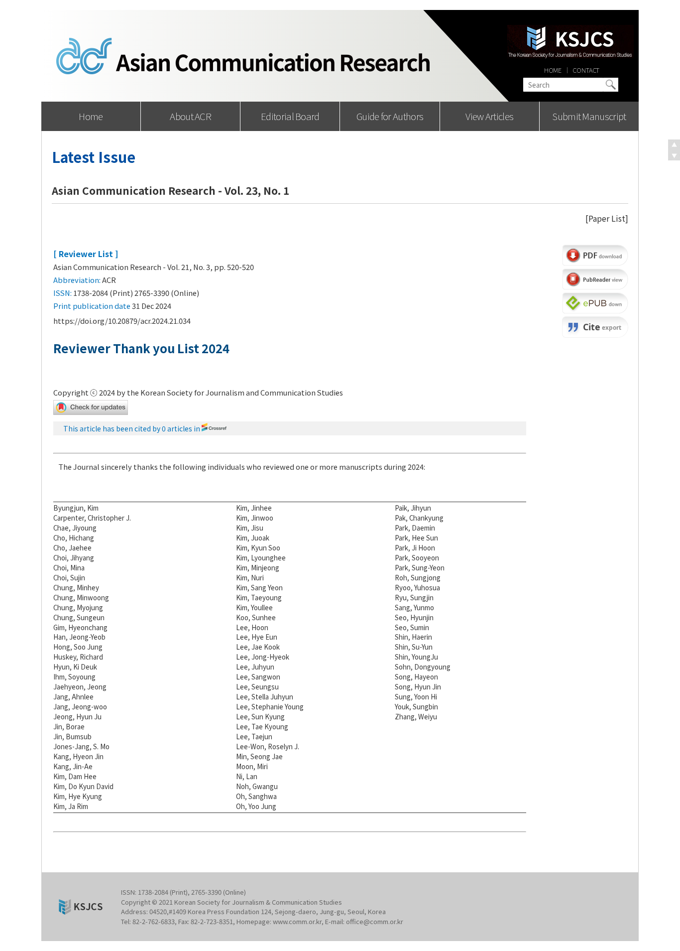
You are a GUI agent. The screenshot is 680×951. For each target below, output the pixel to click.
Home (91, 116)
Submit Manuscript (589, 116)
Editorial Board (290, 116)
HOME (553, 70)
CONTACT (585, 70)
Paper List (606, 218)
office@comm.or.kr (374, 921)
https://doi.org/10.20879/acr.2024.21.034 (122, 320)
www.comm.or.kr (297, 921)
